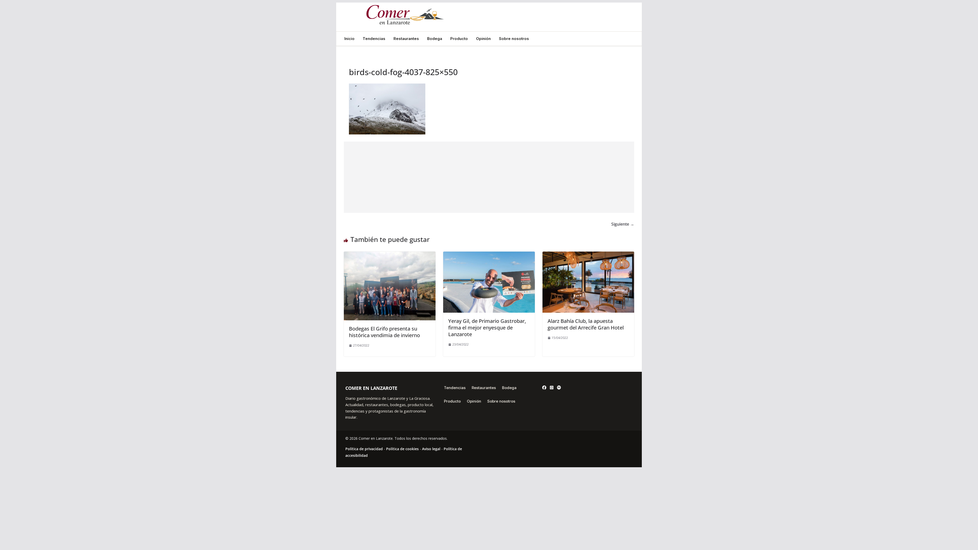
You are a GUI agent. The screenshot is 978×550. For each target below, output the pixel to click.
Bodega (434, 38)
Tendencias (374, 38)
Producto (459, 38)
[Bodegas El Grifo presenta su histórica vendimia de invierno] (390, 255)
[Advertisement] (489, 177)
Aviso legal (431, 448)
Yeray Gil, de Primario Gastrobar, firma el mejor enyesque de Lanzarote (487, 328)
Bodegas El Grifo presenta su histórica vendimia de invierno (384, 332)
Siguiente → (622, 224)
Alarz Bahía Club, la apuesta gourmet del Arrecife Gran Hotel (586, 324)
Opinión (483, 38)
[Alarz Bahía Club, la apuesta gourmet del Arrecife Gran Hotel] (588, 255)
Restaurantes (406, 38)
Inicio (349, 38)
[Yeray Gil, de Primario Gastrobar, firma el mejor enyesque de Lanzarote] (489, 255)
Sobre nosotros (514, 38)
